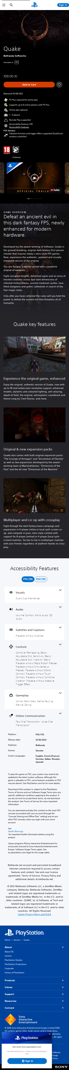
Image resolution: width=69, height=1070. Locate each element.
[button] (19, 127)
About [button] (8, 947)
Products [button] (10, 980)
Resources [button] (10, 1000)
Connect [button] (9, 1007)
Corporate (9, 968)
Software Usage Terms (56, 1055)
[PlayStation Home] (34, 5)
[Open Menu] (4, 5)
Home (7, 939)
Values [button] (8, 987)
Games (17, 939)
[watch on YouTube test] (55, 190)
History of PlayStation (14, 972)
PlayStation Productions (15, 964)
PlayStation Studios (13, 960)
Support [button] (9, 994)
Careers (8, 955)
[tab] (28, 579)
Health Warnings (15, 831)
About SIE (9, 951)
